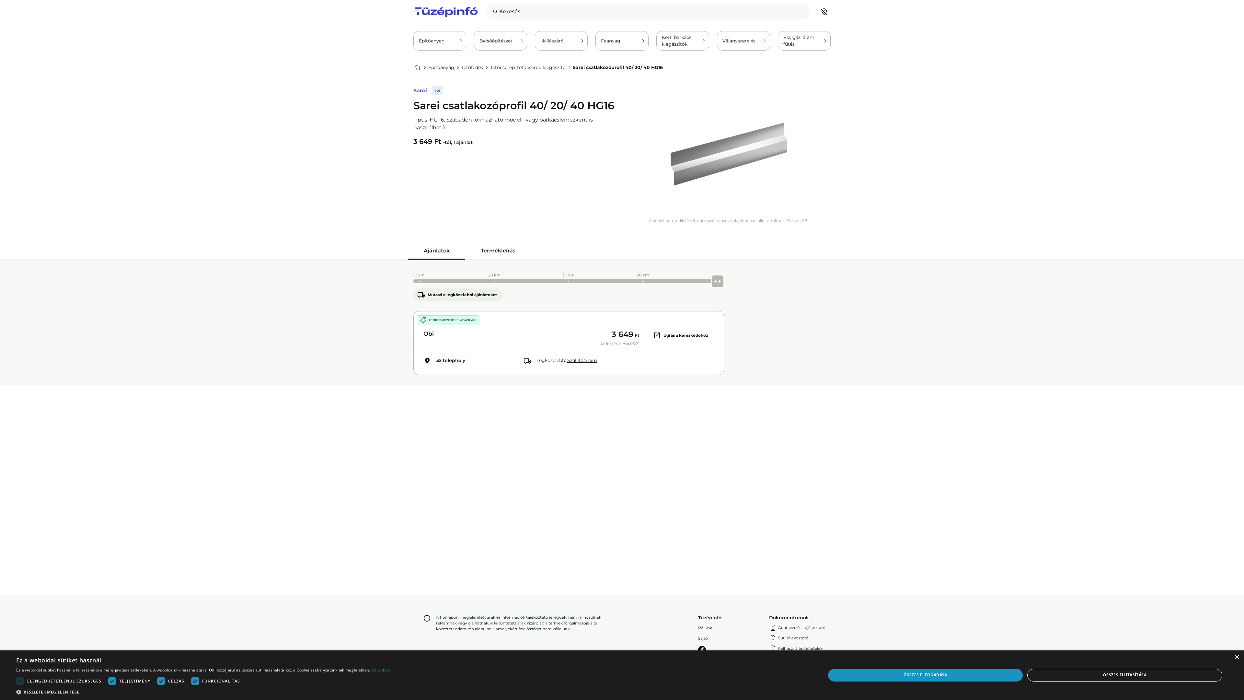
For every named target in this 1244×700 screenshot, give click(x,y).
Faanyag (610, 41)
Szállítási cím (582, 360)
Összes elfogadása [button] (925, 675)
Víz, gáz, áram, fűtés (799, 40)
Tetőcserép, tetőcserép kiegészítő (528, 67)
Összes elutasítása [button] (1124, 675)
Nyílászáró (552, 41)
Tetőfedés (472, 67)
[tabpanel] (622, 322)
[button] (203, 692)
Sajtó (703, 638)
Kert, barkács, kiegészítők (677, 40)
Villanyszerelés (738, 41)
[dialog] (622, 675)
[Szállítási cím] (824, 11)
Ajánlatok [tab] (437, 251)
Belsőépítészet (496, 41)
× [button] (1236, 657)
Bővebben (380, 670)
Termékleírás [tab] (498, 251)
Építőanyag (432, 41)
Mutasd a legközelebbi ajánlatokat (462, 294)
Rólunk (705, 627)
